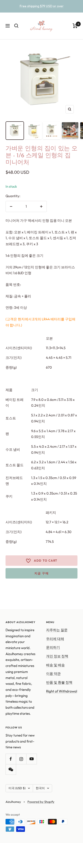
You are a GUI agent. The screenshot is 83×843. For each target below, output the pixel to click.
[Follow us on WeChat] (11, 769)
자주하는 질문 (57, 630)
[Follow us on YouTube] (31, 759)
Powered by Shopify (40, 802)
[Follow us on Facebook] (11, 759)
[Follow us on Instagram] (21, 759)
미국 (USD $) (17, 788)
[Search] (16, 26)
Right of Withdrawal (61, 691)
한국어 (40, 788)
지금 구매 (41, 573)
